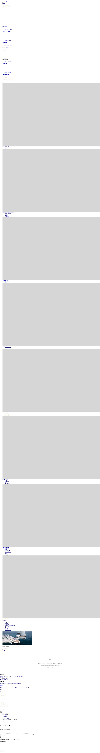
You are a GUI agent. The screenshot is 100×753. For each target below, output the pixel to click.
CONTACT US (5, 648)
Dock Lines (6, 413)
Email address (2, 709)
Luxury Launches (7, 683)
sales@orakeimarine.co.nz (9, 676)
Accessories (6, 148)
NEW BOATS (4, 26)
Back (52, 667)
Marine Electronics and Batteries (10, 625)
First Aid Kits (7, 551)
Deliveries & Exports (5, 713)
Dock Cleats (7, 414)
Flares (6, 549)
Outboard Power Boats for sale (26, 687)
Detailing (6, 623)
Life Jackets (6, 548)
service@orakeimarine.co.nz (5, 729)
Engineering (7, 624)
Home (48, 667)
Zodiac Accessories (8, 347)
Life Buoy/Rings (7, 550)
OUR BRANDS (5, 49)
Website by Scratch (5, 718)
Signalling (6, 553)
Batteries (6, 214)
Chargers (6, 215)
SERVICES (4, 620)
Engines (6, 147)
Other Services (7, 626)
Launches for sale (10, 687)
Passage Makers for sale (17, 687)
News (3, 4)
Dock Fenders (7, 415)
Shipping (6, 628)
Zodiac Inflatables (7, 348)
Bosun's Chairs (7, 483)
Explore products (3, 741)
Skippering (6, 629)
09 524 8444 (2, 676)
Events (3, 3)
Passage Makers (12, 683)
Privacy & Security (5, 715)
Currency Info (4, 716)
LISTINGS (4, 58)
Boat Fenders (7, 481)
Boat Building (7, 622)
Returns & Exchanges (6, 714)
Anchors (6, 619)
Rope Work (6, 627)
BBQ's (6, 482)
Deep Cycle (6, 281)
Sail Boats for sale (3, 687)
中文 (3, 647)
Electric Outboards (8, 213)
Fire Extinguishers (8, 552)
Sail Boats (2, 683)
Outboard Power (18, 683)
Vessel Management (8, 630)
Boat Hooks (7, 480)
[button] (1, 712)
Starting (6, 282)
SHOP (3, 81)
